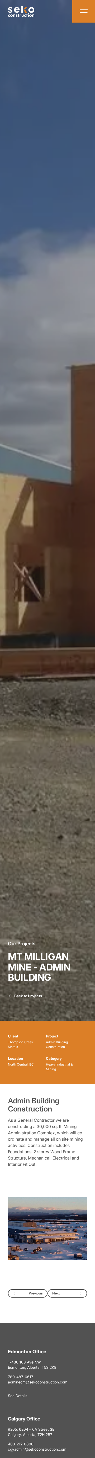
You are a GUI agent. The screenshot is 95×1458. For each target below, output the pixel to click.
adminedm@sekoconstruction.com (37, 1382)
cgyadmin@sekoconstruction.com (37, 1449)
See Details (17, 1395)
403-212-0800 (21, 1444)
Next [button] (56, 1293)
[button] (47, 1228)
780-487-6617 (20, 1377)
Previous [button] (36, 1293)
